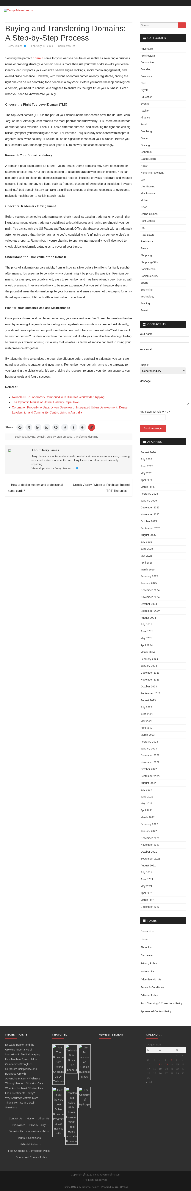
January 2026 (149, 500)
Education (146, 96)
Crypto (144, 90)
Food (144, 124)
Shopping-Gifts (149, 262)
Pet (143, 227)
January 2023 (149, 748)
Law (143, 179)
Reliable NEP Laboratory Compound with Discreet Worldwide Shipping (58, 397)
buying (31, 436)
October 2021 (149, 851)
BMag (74, 1187)
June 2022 (147, 796)
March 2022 (148, 817)
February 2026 (149, 493)
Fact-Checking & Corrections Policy (161, 1003)
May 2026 (146, 473)
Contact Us (147, 931)
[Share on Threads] (82, 427)
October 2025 (149, 521)
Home (144, 939)
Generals (146, 151)
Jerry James (15, 45)
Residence (147, 241)
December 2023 (150, 672)
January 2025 (149, 583)
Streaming (147, 289)
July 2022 (146, 789)
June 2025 (147, 548)
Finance (145, 117)
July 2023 (146, 707)
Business (20, 436)
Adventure (147, 48)
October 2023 (149, 686)
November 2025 (150, 514)
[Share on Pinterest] (55, 427)
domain (41, 436)
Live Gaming (148, 186)
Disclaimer (147, 955)
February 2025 (149, 576)
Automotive (147, 62)
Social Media (148, 269)
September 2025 (150, 528)
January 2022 (149, 831)
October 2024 (149, 603)
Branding (146, 69)
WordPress (121, 1187)
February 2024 (149, 659)
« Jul (149, 1082)
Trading (145, 303)
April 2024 (147, 645)
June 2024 (147, 631)
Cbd (143, 83)
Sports (144, 282)
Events (145, 103)
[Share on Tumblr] (73, 427)
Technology (147, 296)
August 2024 (148, 617)
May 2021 (146, 886)
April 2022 (147, 810)
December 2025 (150, 507)
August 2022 (148, 782)
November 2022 (150, 762)
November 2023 (150, 679)
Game (144, 138)
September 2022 (150, 776)
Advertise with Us (151, 979)
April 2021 (147, 892)
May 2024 (146, 638)
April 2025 (147, 562)
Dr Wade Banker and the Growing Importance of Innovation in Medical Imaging (22, 1049)
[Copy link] (91, 427)
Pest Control (148, 220)
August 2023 (148, 700)
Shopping (146, 255)
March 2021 (148, 899)
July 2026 (146, 459)
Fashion (145, 110)
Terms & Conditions (152, 987)
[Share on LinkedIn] (37, 427)
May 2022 (146, 803)
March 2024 (148, 652)
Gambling (146, 131)
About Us (146, 947)
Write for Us (148, 971)
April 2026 (147, 480)
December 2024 (150, 590)
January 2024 (149, 665)
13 (166, 1064)
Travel (144, 310)
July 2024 (146, 624)
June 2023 (147, 713)
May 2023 (146, 720)
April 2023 (147, 727)
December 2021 (150, 838)
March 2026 (148, 486)
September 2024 (150, 610)
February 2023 (149, 741)
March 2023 (148, 734)
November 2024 (150, 597)
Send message (153, 428)
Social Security (149, 275)
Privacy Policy (149, 963)
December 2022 (150, 755)
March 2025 (148, 569)
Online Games (149, 213)
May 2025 (146, 555)
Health (144, 165)
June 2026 (147, 466)
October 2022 (149, 769)
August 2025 (148, 534)
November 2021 (150, 844)
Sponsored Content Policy (156, 1011)
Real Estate (147, 234)
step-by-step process (59, 436)
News (144, 207)
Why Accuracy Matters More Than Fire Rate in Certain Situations (21, 1102)
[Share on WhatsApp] (46, 427)
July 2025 (146, 541)
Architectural (148, 55)
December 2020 (150, 906)
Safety (144, 248)
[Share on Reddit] (64, 427)
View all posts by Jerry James (53, 468)
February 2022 (149, 824)
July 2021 (146, 872)
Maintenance (148, 193)
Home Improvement (152, 172)
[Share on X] (28, 427)
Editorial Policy (149, 995)
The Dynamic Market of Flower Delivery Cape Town (45, 402)
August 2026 (148, 452)
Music (144, 200)
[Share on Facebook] (20, 427)
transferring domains (86, 436)
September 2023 (150, 693)
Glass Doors (148, 158)
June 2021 (147, 879)
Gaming (145, 145)
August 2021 (148, 865)
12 (160, 1064)
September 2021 (150, 858)
